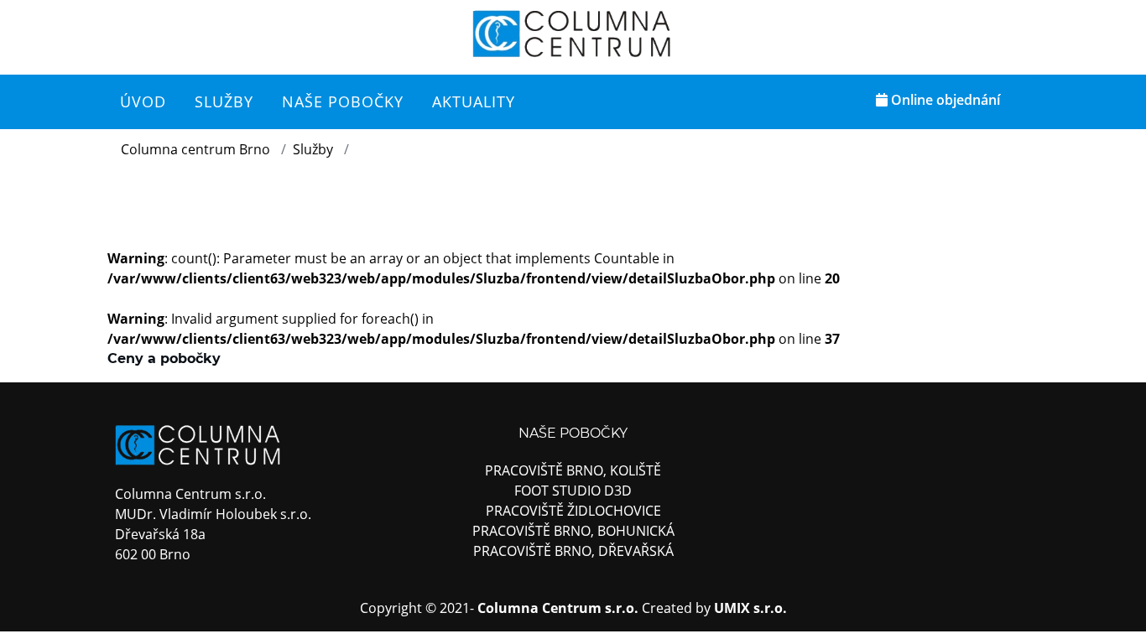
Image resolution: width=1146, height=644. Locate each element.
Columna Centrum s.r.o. (557, 608)
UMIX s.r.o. (750, 608)
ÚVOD (143, 101)
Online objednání (944, 100)
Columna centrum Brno (195, 149)
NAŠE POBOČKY (343, 101)
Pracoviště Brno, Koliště (573, 470)
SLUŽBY (224, 101)
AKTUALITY (473, 101)
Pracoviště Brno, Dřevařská (573, 551)
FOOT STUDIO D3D (573, 490)
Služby (313, 149)
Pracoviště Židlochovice (573, 510)
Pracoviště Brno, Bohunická (573, 531)
